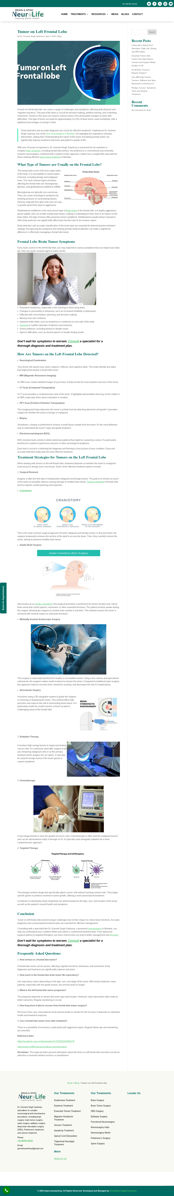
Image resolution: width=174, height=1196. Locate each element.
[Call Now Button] (6, 1190)
